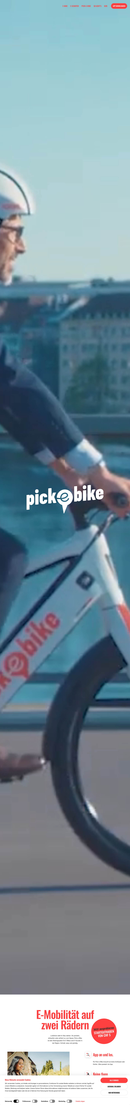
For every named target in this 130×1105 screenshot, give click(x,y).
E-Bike (65, 6)
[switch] (34, 1101)
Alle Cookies (114, 1080)
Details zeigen (80, 1101)
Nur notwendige (114, 1092)
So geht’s (97, 6)
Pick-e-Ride (86, 6)
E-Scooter (74, 6)
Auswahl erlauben (114, 1086)
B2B (105, 6)
